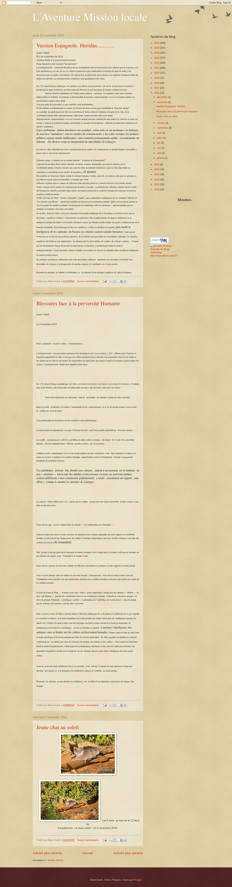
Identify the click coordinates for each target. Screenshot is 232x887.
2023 (157, 57)
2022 (157, 62)
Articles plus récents (47, 853)
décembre (162, 97)
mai (159, 148)
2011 (157, 184)
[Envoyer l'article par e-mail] (104, 281)
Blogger (137, 879)
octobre (161, 123)
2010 (157, 189)
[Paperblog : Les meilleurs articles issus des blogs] (159, 242)
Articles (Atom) (55, 860)
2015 (157, 164)
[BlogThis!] (115, 281)
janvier (161, 158)
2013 (157, 174)
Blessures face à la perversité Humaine (78, 303)
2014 (157, 169)
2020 (157, 72)
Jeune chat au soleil (57, 727)
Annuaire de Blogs (160, 249)
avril (159, 153)
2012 (157, 179)
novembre (162, 102)
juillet (160, 138)
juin (159, 142)
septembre (163, 127)
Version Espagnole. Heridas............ (75, 45)
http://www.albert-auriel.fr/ (163, 255)
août (159, 133)
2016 (157, 93)
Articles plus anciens (128, 853)
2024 (157, 53)
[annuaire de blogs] (161, 246)
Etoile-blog (155, 252)
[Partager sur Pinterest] (125, 281)
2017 (157, 88)
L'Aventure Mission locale (90, 16)
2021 (157, 68)
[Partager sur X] (118, 281)
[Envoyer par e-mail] (111, 281)
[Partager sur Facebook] (121, 281)
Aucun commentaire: (88, 281)
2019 (157, 78)
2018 (157, 83)
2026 (157, 43)
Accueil (87, 853)
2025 (157, 47)
